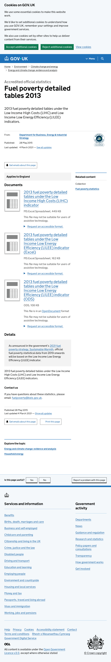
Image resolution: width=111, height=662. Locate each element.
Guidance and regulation (89, 532)
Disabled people (14, 554)
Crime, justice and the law (19, 547)
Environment (20, 66)
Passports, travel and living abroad (24, 599)
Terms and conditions (16, 634)
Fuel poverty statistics (87, 189)
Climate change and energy (44, 66)
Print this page (52, 421)
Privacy (17, 629)
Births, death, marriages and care (24, 521)
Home (7, 66)
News (78, 526)
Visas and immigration (17, 606)
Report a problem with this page (89, 480)
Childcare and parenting (18, 534)
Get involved (82, 568)
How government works (89, 562)
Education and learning (18, 567)
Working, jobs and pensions (20, 612)
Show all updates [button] (43, 413)
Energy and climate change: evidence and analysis (32, 70)
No (46, 480)
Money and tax (13, 593)
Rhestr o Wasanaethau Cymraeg (51, 634)
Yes (33, 480)
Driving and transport (16, 560)
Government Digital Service (20, 638)
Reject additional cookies (57, 47)
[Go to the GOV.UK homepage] (16, 58)
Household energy (13, 454)
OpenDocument (51, 311)
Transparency (83, 555)
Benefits (9, 515)
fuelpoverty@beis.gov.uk (27, 397)
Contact (72, 629)
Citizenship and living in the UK (22, 541)
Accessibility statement (50, 629)
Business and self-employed (20, 528)
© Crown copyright (95, 653)
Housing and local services (20, 586)
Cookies (29, 629)
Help (7, 629)
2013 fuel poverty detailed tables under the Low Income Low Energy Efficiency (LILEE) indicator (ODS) (46, 290)
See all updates (44, 147)
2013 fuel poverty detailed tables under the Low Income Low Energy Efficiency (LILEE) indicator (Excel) (46, 243)
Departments (83, 519)
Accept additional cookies (21, 47)
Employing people (14, 573)
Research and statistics (89, 539)
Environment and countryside (21, 580)
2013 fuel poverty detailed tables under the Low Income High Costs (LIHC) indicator (46, 198)
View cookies (83, 47)
